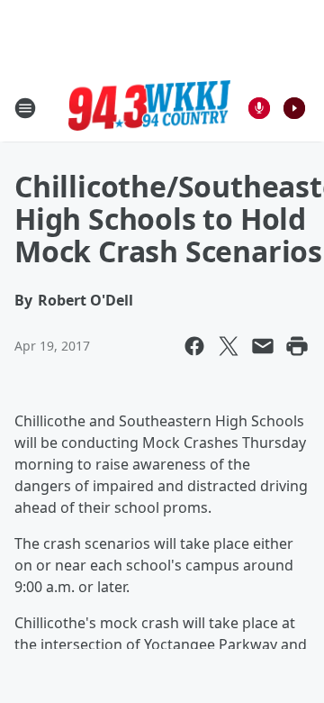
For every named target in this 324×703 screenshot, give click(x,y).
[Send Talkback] (259, 108)
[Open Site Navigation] (25, 108)
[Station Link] (149, 108)
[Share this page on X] (228, 346)
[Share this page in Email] (262, 346)
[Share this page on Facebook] (194, 346)
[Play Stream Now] (294, 108)
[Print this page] (297, 346)
